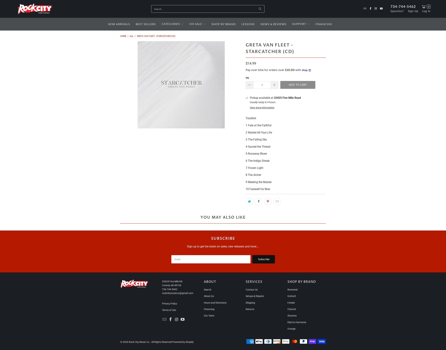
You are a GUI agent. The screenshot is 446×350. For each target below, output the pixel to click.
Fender (291, 302)
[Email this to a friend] (277, 201)
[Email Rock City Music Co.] (364, 9)
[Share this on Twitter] (249, 201)
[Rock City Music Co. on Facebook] (370, 9)
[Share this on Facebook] (259, 201)
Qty (247, 77)
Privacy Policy (169, 303)
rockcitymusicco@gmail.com (177, 293)
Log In (426, 11)
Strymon (292, 315)
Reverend (292, 289)
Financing (209, 309)
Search (207, 289)
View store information (262, 107)
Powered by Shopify (183, 342)
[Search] (260, 9)
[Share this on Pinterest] (268, 201)
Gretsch (291, 296)
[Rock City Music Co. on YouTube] (381, 9)
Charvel (291, 309)
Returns (250, 309)
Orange (291, 328)
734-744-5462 (403, 6)
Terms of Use (169, 310)
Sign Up (413, 11)
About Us (209, 296)
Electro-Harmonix (296, 322)
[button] (173, 24)
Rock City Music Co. (139, 342)
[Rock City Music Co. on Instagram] (375, 9)
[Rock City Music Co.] (35, 9)
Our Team (209, 315)
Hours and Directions (215, 302)
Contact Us (252, 289)
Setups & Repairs (255, 296)
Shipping (250, 302)
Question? (397, 11)
